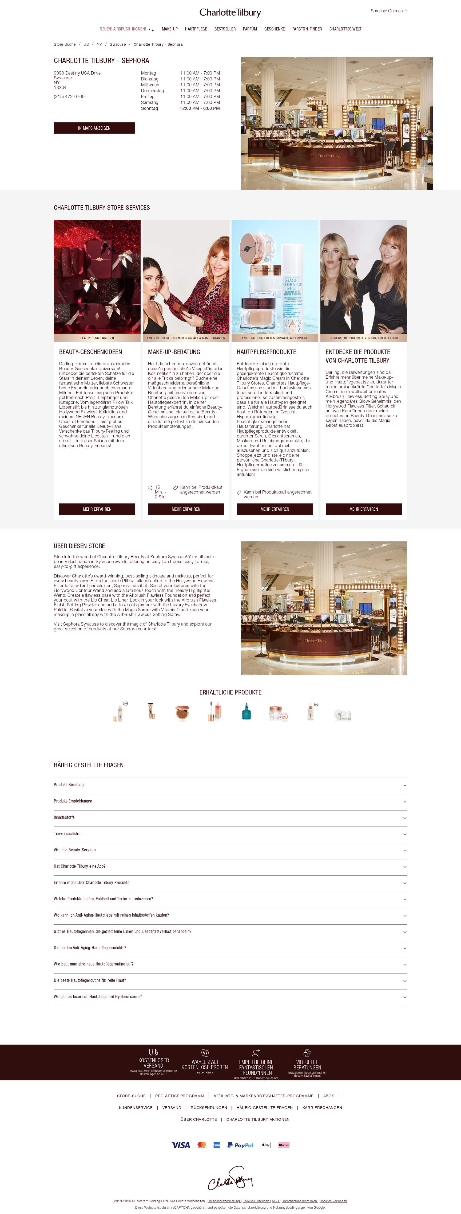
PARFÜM (250, 28)
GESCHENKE (274, 28)
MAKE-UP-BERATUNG (174, 351)
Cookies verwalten (333, 1201)
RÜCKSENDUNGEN (209, 1107)
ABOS (329, 1095)
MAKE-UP (170, 28)
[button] (230, 786)
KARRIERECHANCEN (322, 1107)
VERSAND (171, 1107)
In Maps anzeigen (94, 128)
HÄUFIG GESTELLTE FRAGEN (265, 1107)
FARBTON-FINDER (307, 28)
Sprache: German (387, 11)
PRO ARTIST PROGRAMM (179, 1095)
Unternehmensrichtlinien (299, 1201)
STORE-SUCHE (131, 1095)
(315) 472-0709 (69, 96)
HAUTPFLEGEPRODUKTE (266, 351)
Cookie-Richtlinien (256, 1201)
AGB (275, 1201)
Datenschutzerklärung (224, 1201)
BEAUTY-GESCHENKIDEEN (90, 351)
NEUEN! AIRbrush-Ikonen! (123, 28)
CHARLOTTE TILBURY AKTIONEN (258, 1119)
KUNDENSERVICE (136, 1107)
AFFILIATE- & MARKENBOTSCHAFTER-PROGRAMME (264, 1095)
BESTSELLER (225, 28)
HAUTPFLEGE (196, 28)
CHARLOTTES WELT (345, 28)
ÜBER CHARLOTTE (199, 1119)
